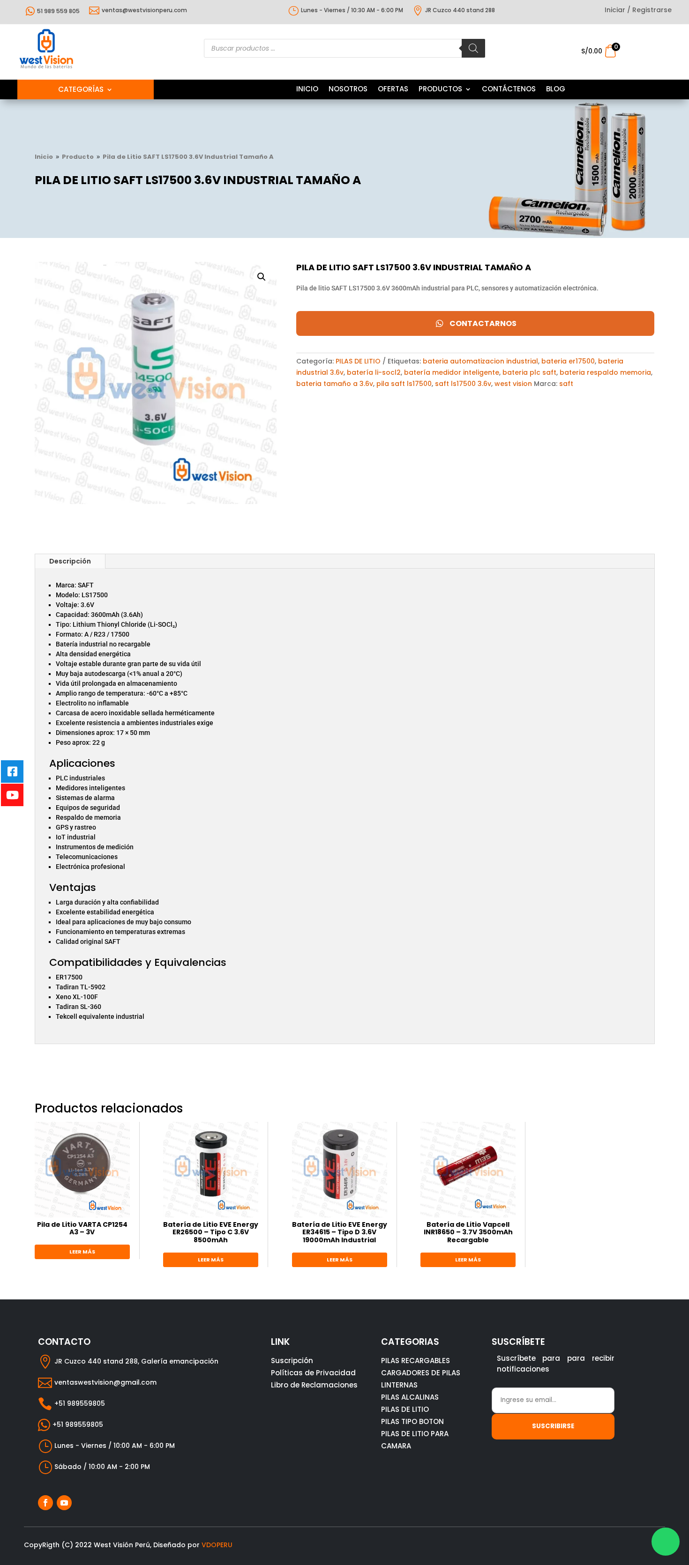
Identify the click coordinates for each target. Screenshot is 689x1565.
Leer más (82, 1251)
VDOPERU (217, 1545)
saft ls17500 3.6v (463, 383)
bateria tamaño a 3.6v (334, 383)
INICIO (307, 90)
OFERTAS (393, 90)
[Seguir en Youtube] (64, 1502)
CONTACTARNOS (483, 323)
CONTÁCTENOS (509, 90)
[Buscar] (473, 48)
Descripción (70, 561)
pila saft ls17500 (404, 383)
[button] (261, 276)
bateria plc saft (529, 372)
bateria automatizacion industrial (480, 361)
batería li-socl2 (374, 372)
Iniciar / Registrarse (638, 11)
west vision (513, 383)
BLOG (555, 90)
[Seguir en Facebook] (45, 1502)
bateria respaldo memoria (605, 372)
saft (566, 383)
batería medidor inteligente (451, 372)
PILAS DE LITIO (358, 361)
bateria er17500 (568, 361)
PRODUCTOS (440, 90)
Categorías (81, 90)
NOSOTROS (348, 90)
